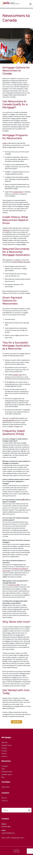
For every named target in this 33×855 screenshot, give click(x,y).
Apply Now (16, 722)
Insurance (4, 748)
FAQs (3, 769)
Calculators (5, 766)
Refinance (4, 756)
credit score (5, 230)
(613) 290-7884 (6, 826)
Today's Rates (5, 787)
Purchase (4, 750)
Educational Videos (7, 771)
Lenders (4, 143)
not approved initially (14, 585)
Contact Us (5, 800)
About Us (4, 797)
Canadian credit (17, 375)
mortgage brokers (18, 192)
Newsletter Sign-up (7, 774)
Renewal (4, 753)
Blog (3, 777)
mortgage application (8, 420)
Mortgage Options (7, 745)
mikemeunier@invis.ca (8, 833)
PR (23, 499)
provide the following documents (21, 262)
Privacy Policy (16, 851)
